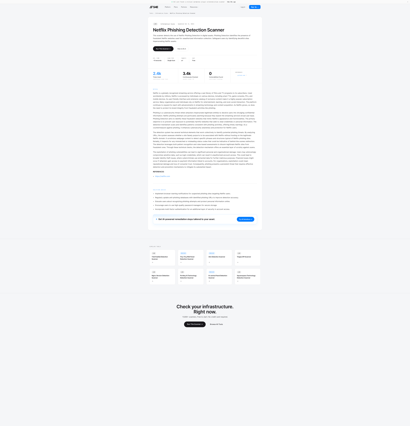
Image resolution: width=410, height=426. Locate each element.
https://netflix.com (162, 176)
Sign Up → (255, 7)
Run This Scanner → (163, 49)
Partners (184, 7)
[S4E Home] (153, 7)
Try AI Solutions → (245, 219)
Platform (168, 7)
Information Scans (161, 13)
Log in (243, 7)
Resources (194, 7)
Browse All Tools (216, 324)
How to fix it (181, 49)
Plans (176, 7)
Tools (151, 13)
